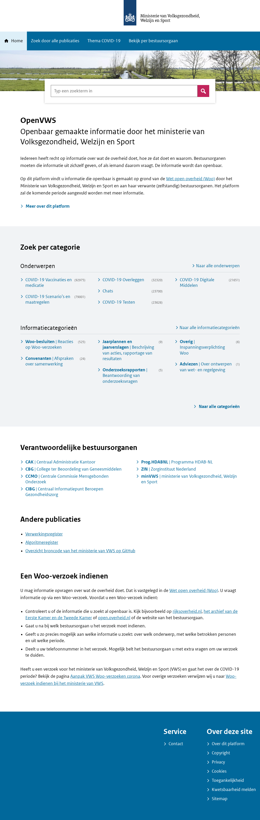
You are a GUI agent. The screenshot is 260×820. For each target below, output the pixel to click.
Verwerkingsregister (44, 534)
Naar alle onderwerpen (217, 265)
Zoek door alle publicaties (55, 41)
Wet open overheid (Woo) (190, 178)
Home (16, 41)
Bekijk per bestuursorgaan (153, 41)
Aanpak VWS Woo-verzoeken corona (105, 676)
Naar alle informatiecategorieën (209, 327)
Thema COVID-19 (104, 41)
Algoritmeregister (41, 542)
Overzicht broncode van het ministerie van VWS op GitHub (80, 551)
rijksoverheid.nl (187, 611)
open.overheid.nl (114, 617)
